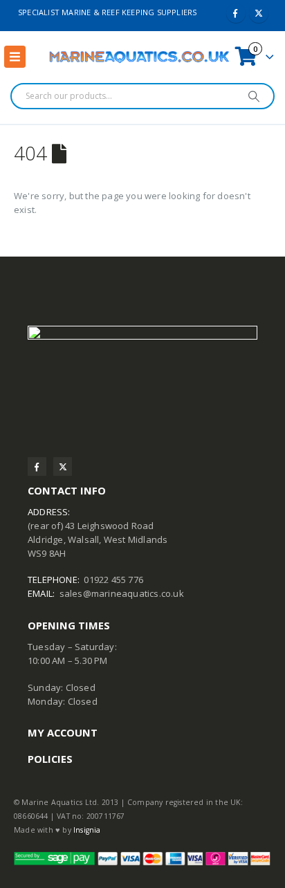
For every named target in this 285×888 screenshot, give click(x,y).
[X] (258, 13)
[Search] (254, 96)
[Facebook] (236, 13)
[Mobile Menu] (15, 57)
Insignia (87, 830)
